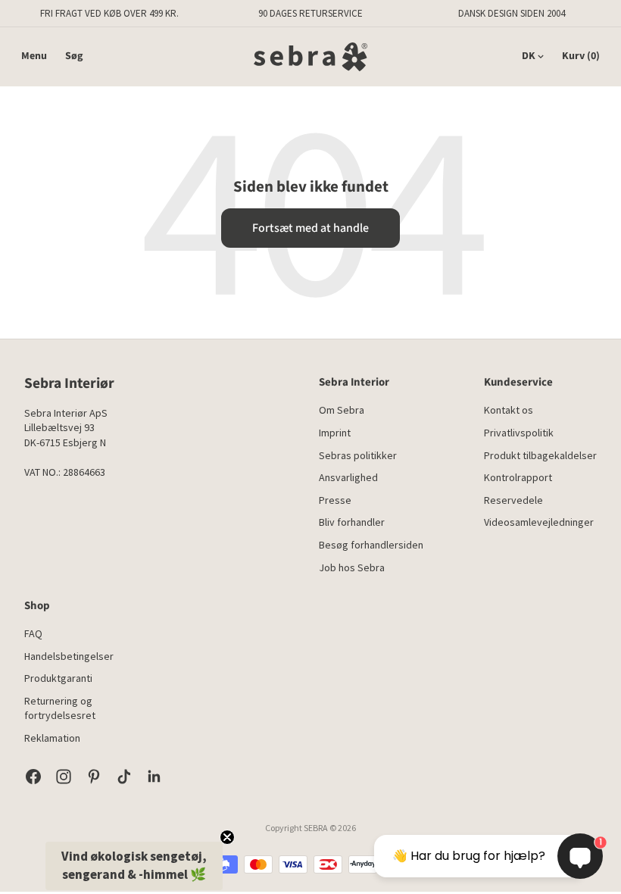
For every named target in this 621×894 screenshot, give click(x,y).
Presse (335, 500)
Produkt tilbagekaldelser (540, 455)
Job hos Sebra (352, 567)
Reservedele (513, 500)
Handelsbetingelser (69, 656)
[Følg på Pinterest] (94, 776)
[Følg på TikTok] (124, 776)
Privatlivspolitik (519, 432)
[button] (134, 866)
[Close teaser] (227, 837)
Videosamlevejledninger (539, 522)
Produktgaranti (58, 678)
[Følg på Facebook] (33, 776)
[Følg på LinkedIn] (154, 776)
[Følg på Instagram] (64, 776)
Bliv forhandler (352, 522)
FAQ (33, 633)
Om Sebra (341, 410)
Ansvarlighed (348, 477)
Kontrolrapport (518, 477)
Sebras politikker (358, 455)
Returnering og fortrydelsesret (59, 708)
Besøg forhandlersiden (371, 545)
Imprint (335, 432)
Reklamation (52, 738)
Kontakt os (508, 410)
